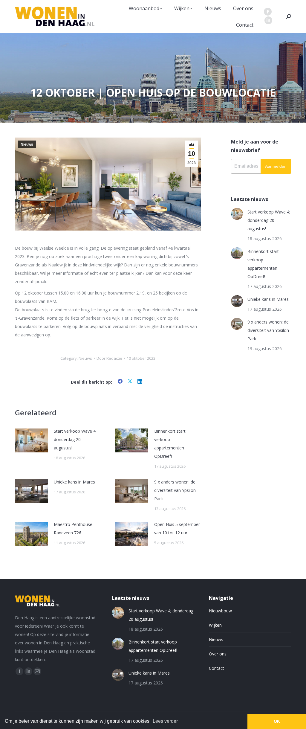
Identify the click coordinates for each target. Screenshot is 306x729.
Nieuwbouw (220, 611)
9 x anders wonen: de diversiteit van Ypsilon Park (175, 490)
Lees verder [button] (165, 721)
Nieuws (27, 144)
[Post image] (31, 440)
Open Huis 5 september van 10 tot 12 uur (177, 528)
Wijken (215, 625)
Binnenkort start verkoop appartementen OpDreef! (170, 443)
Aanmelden (276, 166)
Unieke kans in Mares (74, 482)
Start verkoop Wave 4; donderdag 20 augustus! (75, 439)
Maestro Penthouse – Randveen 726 (75, 528)
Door (109, 358)
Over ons (218, 654)
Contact (216, 668)
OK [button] (277, 721)
